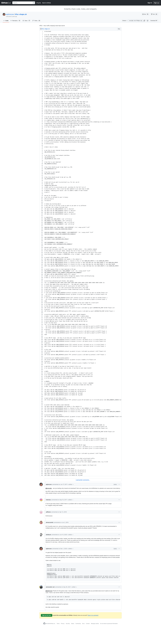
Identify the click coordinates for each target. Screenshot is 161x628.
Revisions (16, 20)
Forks (37, 20)
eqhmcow (10, 14)
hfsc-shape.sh (21, 14)
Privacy (62, 623)
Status (72, 623)
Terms (58, 623)
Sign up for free (46, 615)
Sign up (156, 3)
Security (68, 623)
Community (78, 623)
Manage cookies (95, 623)
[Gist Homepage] (6, 3)
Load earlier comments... (83, 480)
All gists (38, 3)
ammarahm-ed (50, 587)
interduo (48, 499)
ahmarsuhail (49, 522)
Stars (27, 20)
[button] (144, 20)
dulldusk (48, 534)
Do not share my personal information (109, 623)
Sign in (150, 3)
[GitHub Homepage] (44, 623)
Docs (83, 623)
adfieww (48, 512)
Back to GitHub (46, 3)
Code (6, 20)
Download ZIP (154, 20)
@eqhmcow (49, 590)
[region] (80, 253)
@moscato (49, 488)
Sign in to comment (93, 615)
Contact (88, 623)
